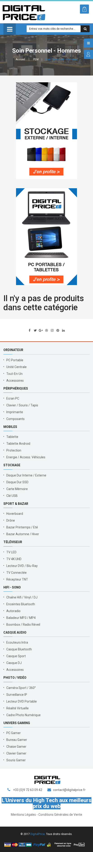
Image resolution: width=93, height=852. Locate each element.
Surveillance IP (16, 694)
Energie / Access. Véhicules (25, 457)
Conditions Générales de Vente (60, 814)
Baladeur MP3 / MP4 (21, 618)
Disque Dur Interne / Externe (26, 475)
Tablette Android (18, 443)
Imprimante (14, 412)
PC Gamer (13, 733)
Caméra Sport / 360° (21, 688)
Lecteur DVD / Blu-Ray (22, 566)
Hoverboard (14, 513)
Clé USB (12, 496)
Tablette (12, 437)
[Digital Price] (23, 12)
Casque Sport (16, 656)
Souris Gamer (16, 760)
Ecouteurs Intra (17, 642)
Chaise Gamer (16, 746)
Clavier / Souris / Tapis (22, 405)
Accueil (20, 59)
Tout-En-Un (14, 374)
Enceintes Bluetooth (20, 604)
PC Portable (14, 360)
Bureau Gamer (16, 740)
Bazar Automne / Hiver (22, 534)
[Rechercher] (85, 28)
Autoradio (13, 611)
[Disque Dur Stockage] (46, 130)
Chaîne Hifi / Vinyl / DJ (21, 597)
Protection (13, 450)
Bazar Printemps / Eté (22, 527)
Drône (10, 520)
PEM (36, 59)
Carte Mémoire (17, 489)
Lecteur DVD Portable (21, 701)
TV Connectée (16, 572)
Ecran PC (12, 398)
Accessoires (15, 380)
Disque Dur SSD (17, 482)
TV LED (11, 552)
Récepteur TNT (17, 579)
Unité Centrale (16, 367)
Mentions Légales (23, 814)
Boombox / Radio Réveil (23, 624)
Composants (15, 419)
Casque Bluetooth (19, 649)
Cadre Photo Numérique (23, 715)
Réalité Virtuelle (17, 708)
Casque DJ (14, 663)
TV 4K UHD (13, 559)
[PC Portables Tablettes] (46, 236)
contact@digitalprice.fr (69, 790)
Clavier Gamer (16, 753)
